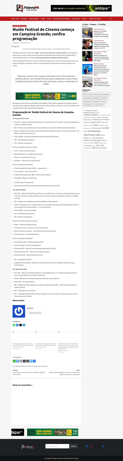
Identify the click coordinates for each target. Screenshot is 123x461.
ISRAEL (85, 131)
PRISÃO (104, 140)
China (99, 115)
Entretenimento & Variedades (61, 19)
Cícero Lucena (88, 119)
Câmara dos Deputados (102, 117)
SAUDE (96, 143)
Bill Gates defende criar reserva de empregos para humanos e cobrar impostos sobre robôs (101, 58)
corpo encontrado (87, 117)
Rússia (91, 143)
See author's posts (35, 313)
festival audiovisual (43, 366)
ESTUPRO (91, 125)
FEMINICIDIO (101, 125)
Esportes (84, 19)
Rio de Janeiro (87, 142)
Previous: (29, 372)
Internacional (76, 19)
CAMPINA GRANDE (20, 366)
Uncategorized (87, 105)
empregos (86, 125)
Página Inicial (15, 19)
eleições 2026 (104, 122)
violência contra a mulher (99, 148)
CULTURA (34, 366)
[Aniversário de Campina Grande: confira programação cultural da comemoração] (45, 337)
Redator (16, 42)
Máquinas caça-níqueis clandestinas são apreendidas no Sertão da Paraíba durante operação (101, 33)
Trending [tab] (102, 24)
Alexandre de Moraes (89, 112)
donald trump (96, 119)
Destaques (24, 19)
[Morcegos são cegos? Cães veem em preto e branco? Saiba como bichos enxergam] (87, 81)
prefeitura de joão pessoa (92, 140)
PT (107, 140)
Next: (64, 372)
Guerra (106, 125)
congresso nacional (105, 115)
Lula (98, 134)
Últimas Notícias (34, 19)
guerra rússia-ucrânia (88, 128)
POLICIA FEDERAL (97, 138)
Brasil (49, 19)
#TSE (85, 110)
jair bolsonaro (94, 131)
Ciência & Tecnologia (95, 19)
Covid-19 (93, 117)
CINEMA (29, 366)
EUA (95, 125)
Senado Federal (102, 143)
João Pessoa (89, 134)
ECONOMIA (105, 119)
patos (90, 138)
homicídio (105, 128)
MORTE (103, 135)
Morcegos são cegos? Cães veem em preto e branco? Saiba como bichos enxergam (102, 83)
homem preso (97, 128)
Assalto (97, 112)
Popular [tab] (93, 24)
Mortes (86, 138)
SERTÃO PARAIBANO (88, 145)
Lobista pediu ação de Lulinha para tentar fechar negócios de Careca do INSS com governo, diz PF (101, 45)
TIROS (102, 145)
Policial (103, 101)
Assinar (73, 446)
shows (94, 145)
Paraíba (43, 19)
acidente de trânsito (92, 110)
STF (97, 145)
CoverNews (67, 458)
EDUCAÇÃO (87, 122)
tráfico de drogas (87, 147)
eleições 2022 (95, 122)
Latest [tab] (85, 24)
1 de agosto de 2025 (24, 42)
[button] (111, 18)
